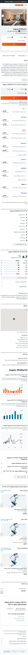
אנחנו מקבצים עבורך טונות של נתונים (17, 641)
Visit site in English (9, 1)
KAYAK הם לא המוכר (21, 638)
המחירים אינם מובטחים (22, 634)
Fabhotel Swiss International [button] (20, 509)
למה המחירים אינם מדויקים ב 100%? (17, 643)
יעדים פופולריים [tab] (10, 608)
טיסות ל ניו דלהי (21, 616)
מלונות (18, 650)
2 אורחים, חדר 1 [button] (21, 40)
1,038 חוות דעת (10, 31)
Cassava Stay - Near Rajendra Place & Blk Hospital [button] (15, 568)
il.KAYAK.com (23, 650)
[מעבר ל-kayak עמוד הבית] (19, 5)
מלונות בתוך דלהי (21, 651)
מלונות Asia (13, 650)
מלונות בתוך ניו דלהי (20, 620)
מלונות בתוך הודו (7, 650)
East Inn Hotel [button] (24, 538)
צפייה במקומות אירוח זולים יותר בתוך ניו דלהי (6, 520)
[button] (1, 1)
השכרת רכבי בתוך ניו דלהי (19, 618)
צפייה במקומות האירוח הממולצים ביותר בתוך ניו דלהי (6, 549)
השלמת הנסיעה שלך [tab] (20, 608)
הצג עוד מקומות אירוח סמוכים (5, 491)
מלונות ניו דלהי (14, 651)
